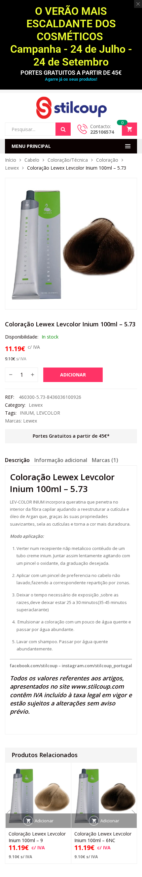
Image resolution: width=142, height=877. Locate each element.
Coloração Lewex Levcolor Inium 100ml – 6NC (102, 837)
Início (10, 160)
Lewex (12, 168)
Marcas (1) (105, 460)
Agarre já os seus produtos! (71, 79)
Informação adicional (60, 460)
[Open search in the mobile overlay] (38, 129)
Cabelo (31, 160)
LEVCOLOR (48, 413)
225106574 (102, 132)
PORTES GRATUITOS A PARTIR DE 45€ (71, 72)
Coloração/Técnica (68, 160)
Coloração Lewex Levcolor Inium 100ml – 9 (37, 837)
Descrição (17, 460)
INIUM (27, 413)
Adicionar (73, 374)
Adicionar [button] (44, 821)
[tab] (17, 461)
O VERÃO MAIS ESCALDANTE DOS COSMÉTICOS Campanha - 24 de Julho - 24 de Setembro (71, 36)
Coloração (107, 160)
